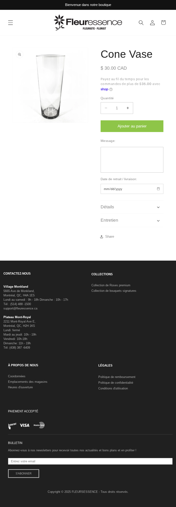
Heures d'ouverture (20, 387)
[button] (10, 22)
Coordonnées (16, 376)
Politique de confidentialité (115, 382)
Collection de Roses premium (110, 285)
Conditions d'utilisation (113, 388)
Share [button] (109, 236)
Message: (108, 141)
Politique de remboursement (116, 377)
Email (12, 456)
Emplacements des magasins (27, 381)
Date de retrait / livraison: (119, 179)
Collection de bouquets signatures (113, 290)
